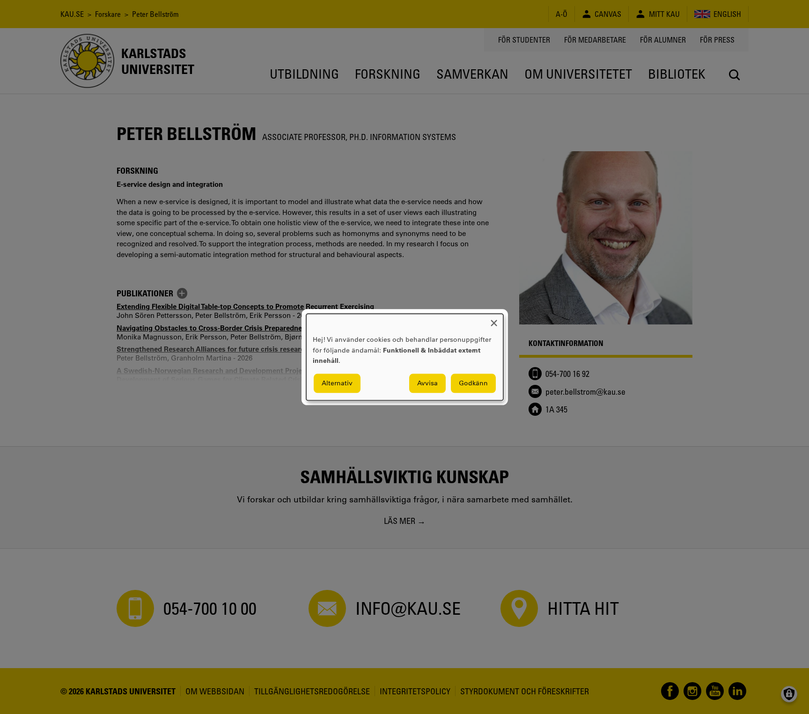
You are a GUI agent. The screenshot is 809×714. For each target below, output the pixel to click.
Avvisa (427, 383)
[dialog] (404, 357)
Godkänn (473, 383)
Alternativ (337, 383)
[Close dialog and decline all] (494, 319)
